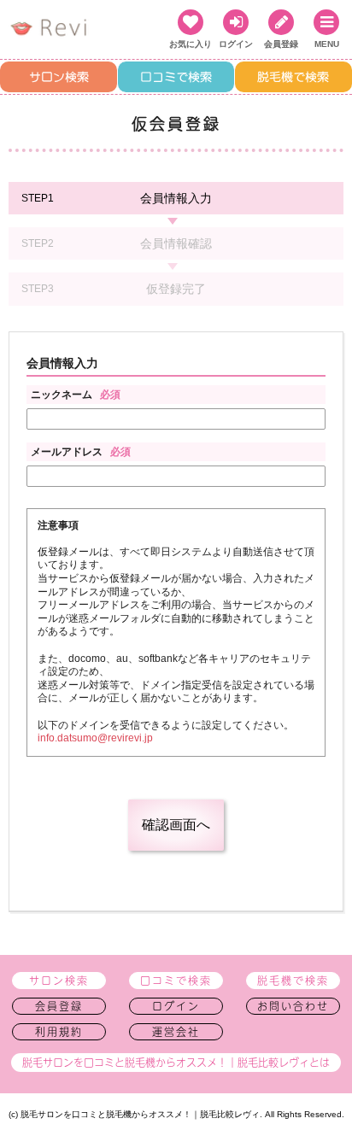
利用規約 (59, 1032)
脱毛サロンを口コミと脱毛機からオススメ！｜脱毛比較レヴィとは (176, 1062)
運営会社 (176, 1032)
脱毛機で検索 (293, 77)
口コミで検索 (176, 77)
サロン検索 (59, 77)
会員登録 (59, 1006)
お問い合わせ (293, 1006)
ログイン (176, 1006)
